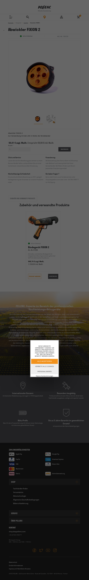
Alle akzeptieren (44, 361)
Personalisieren (44, 371)
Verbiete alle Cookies (44, 366)
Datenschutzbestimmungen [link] (44, 376)
